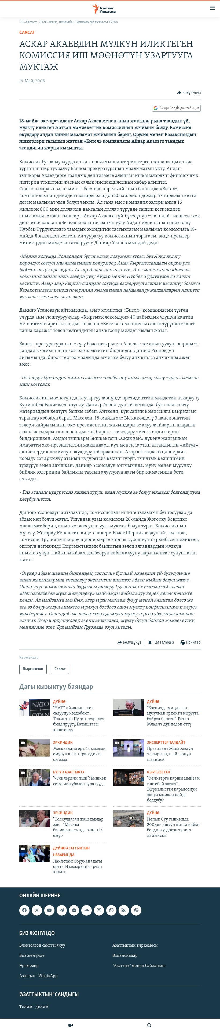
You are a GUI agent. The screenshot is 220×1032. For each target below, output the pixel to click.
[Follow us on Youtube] (49, 910)
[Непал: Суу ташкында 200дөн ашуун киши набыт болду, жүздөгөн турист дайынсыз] (128, 818)
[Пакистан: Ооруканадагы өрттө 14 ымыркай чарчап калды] (34, 853)
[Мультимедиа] (71, 1025)
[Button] (189, 92)
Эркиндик (63, 743)
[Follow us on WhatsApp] (111, 910)
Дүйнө (59, 702)
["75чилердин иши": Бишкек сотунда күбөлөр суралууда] (34, 777)
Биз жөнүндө (32, 956)
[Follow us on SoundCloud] (86, 910)
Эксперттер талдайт (166, 743)
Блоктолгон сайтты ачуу (42, 945)
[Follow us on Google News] (74, 910)
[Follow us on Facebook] (24, 910)
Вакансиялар (125, 956)
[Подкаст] (136, 910)
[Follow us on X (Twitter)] (37, 910)
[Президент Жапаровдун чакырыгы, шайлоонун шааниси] (128, 748)
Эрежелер (29, 966)
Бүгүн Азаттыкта (69, 772)
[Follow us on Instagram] (99, 910)
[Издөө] (149, 1025)
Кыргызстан (158, 772)
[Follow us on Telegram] (62, 910)
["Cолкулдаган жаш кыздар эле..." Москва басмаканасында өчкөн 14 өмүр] (34, 818)
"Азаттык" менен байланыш (139, 966)
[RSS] (124, 910)
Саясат (27, 33)
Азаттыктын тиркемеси (135, 945)
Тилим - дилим (33, 1007)
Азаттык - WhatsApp (38, 976)
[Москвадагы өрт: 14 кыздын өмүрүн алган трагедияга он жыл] (34, 748)
